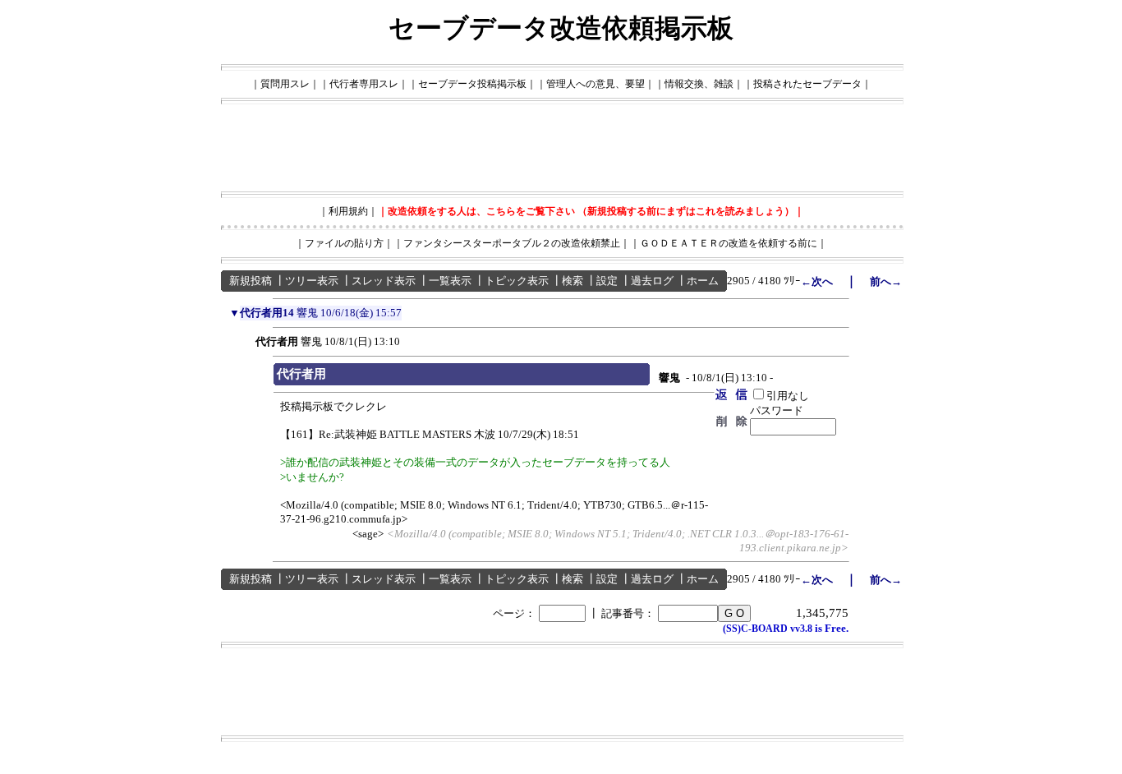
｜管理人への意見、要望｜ (595, 84)
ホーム (703, 280)
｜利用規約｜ (348, 211)
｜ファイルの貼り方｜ (344, 243)
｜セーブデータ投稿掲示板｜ (472, 84)
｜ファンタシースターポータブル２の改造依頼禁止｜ (511, 243)
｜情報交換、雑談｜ (699, 84)
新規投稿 (250, 280)
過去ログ (652, 280)
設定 (607, 280)
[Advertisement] (561, 148)
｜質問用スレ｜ (285, 84)
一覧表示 (450, 280)
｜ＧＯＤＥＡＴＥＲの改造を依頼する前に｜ (728, 243)
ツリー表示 (311, 280)
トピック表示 (517, 280)
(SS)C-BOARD (755, 628)
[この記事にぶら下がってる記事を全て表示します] (247, 339)
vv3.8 (801, 628)
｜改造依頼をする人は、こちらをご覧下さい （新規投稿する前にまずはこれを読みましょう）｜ (591, 211)
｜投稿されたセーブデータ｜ (807, 84)
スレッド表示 (384, 280)
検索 (572, 280)
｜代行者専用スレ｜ (364, 84)
